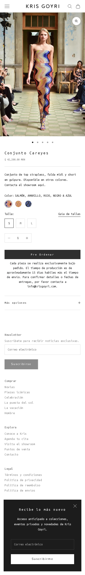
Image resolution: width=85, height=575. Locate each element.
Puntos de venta (17, 449)
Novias (10, 387)
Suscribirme (42, 559)
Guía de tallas (69, 213)
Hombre (10, 413)
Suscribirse (21, 364)
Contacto (11, 454)
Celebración (14, 397)
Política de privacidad (23, 480)
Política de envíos (20, 490)
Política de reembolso (22, 485)
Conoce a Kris (16, 433)
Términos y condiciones (23, 474)
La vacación (14, 407)
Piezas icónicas (17, 392)
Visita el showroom (20, 444)
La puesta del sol (19, 402)
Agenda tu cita (16, 438)
